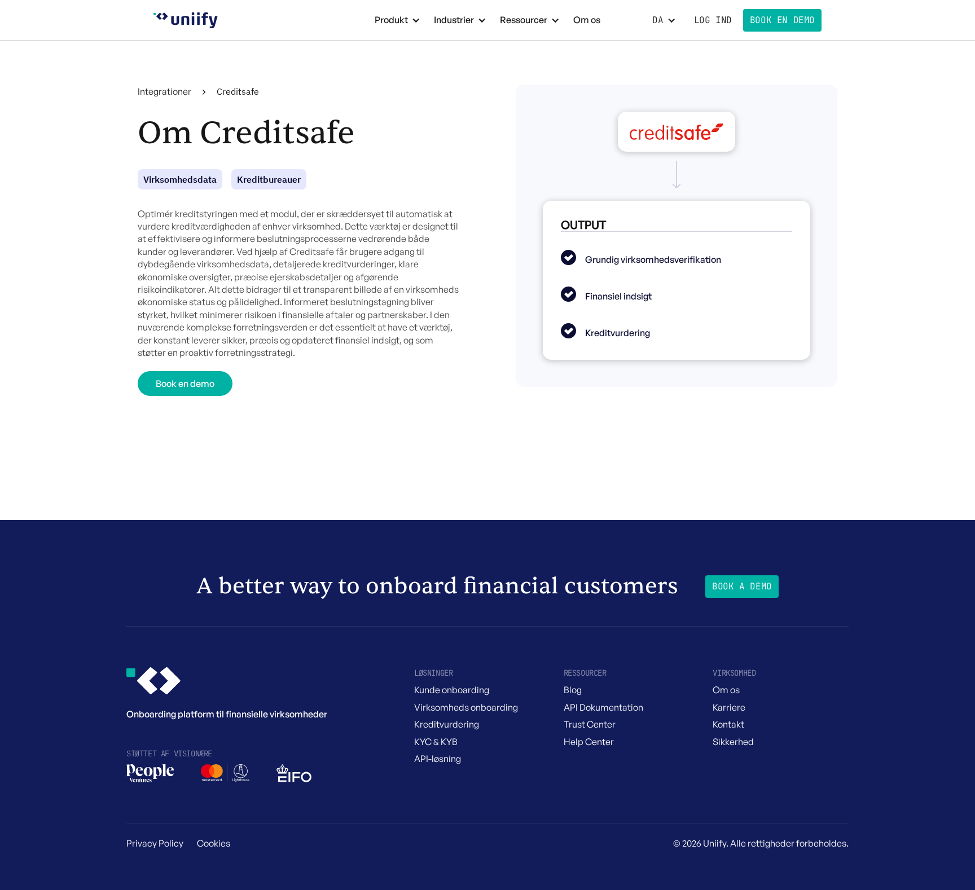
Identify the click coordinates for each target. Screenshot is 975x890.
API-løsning (437, 758)
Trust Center (590, 724)
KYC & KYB (436, 741)
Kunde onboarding (451, 689)
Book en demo (185, 383)
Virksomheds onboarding (466, 707)
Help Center (589, 741)
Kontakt (728, 724)
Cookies (213, 843)
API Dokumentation (603, 707)
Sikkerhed (733, 741)
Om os (586, 19)
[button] (397, 19)
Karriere (729, 707)
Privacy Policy (154, 843)
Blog (573, 689)
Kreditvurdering (446, 724)
